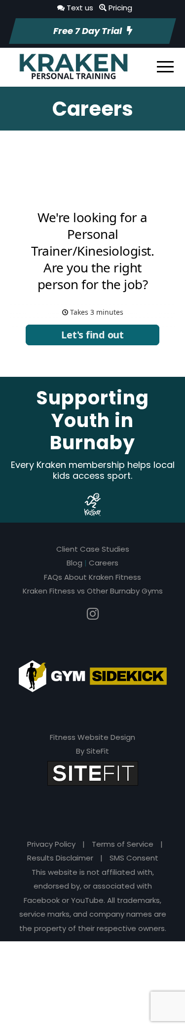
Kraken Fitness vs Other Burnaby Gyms (93, 591)
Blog (74, 563)
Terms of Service (122, 844)
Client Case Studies (92, 549)
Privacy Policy (51, 844)
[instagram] (93, 614)
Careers (103, 563)
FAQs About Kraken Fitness (92, 577)
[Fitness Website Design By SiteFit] (92, 772)
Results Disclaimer (60, 858)
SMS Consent (134, 858)
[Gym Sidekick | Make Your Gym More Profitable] (93, 675)
